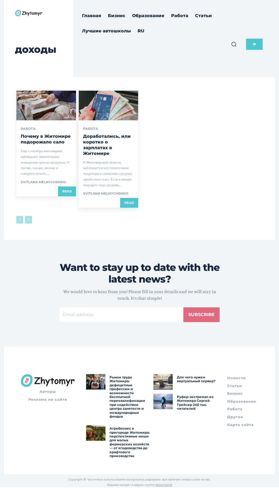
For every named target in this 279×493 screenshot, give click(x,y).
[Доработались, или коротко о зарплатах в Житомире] (108, 105)
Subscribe (201, 314)
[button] (234, 44)
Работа (28, 128)
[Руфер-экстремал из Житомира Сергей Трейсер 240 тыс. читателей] (163, 401)
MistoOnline (163, 485)
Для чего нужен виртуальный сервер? (196, 379)
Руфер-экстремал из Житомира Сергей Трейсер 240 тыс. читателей (195, 403)
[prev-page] (19, 219)
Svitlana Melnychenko (43, 182)
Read (67, 191)
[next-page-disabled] (28, 219)
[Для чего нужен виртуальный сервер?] (163, 382)
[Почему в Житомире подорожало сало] (46, 105)
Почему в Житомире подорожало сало (46, 139)
